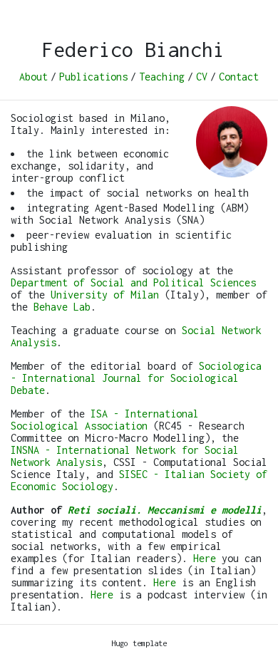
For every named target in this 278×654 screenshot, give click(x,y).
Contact (239, 77)
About (33, 77)
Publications (93, 77)
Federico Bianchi (133, 49)
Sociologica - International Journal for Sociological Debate (136, 378)
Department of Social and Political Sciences (133, 282)
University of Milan (105, 295)
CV (201, 77)
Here (204, 558)
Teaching (162, 77)
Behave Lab (62, 307)
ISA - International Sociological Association (105, 420)
